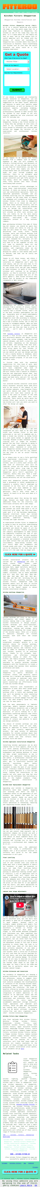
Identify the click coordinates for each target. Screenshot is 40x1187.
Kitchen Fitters (15, 1163)
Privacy (35, 1167)
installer (23, 383)
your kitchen (8, 45)
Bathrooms (6, 1136)
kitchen (5, 379)
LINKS (18, 12)
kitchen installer (22, 449)
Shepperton (21, 561)
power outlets (23, 516)
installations (18, 461)
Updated (31, 1163)
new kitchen (7, 508)
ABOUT (23, 12)
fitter (23, 432)
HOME (14, 12)
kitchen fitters (14, 334)
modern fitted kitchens (27, 1090)
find (8, 1019)
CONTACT (28, 12)
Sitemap (4, 1163)
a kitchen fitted (20, 310)
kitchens (6, 271)
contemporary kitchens (11, 1100)
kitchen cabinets (12, 389)
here (22, 1048)
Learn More (26, 1185)
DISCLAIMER (34, 12)
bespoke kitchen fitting (25, 1104)
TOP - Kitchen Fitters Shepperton (18, 1135)
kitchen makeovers (29, 1113)
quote (16, 348)
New (25, 1163)
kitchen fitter (8, 400)
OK (36, 1185)
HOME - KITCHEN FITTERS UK (20, 1154)
